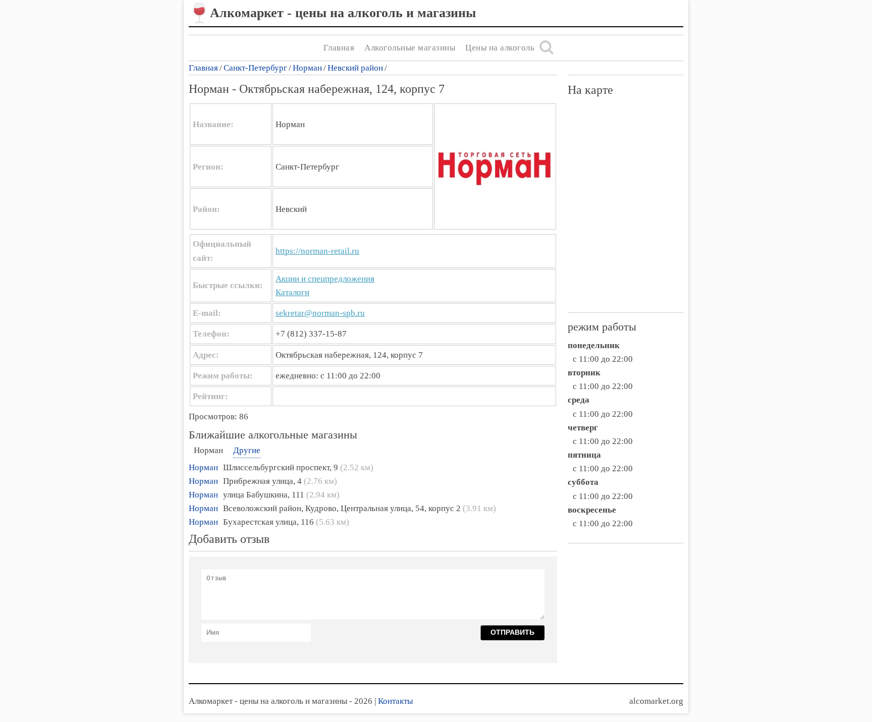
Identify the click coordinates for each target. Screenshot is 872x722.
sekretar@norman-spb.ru (320, 313)
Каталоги (292, 292)
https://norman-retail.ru (317, 251)
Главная (339, 47)
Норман (307, 68)
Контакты (395, 701)
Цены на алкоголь (499, 47)
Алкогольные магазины (409, 47)
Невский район (355, 68)
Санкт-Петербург (255, 68)
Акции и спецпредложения (325, 279)
